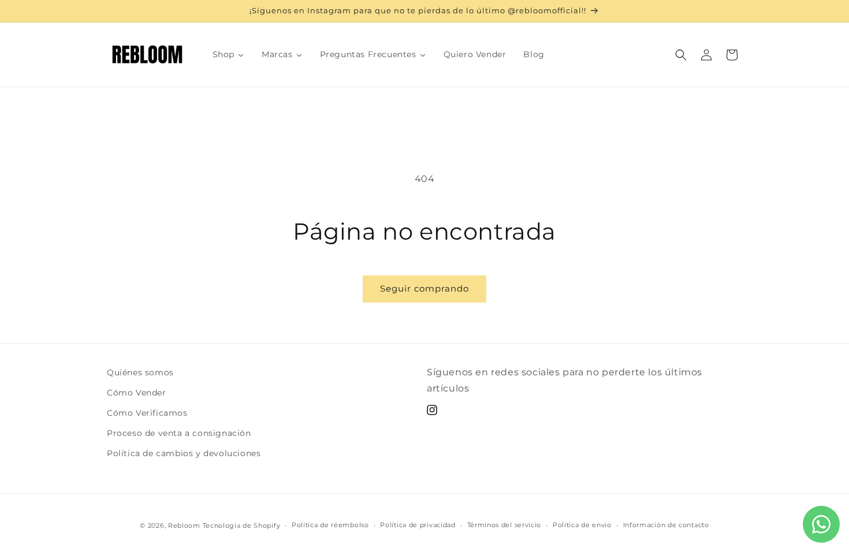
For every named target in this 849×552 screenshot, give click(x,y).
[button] (681, 55)
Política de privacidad (417, 525)
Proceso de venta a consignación (179, 433)
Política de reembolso (330, 525)
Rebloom (184, 525)
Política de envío (582, 525)
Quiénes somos (140, 372)
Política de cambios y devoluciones (183, 453)
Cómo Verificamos (147, 413)
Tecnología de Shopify (242, 525)
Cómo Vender (136, 392)
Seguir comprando (424, 288)
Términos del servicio (504, 525)
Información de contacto (666, 525)
